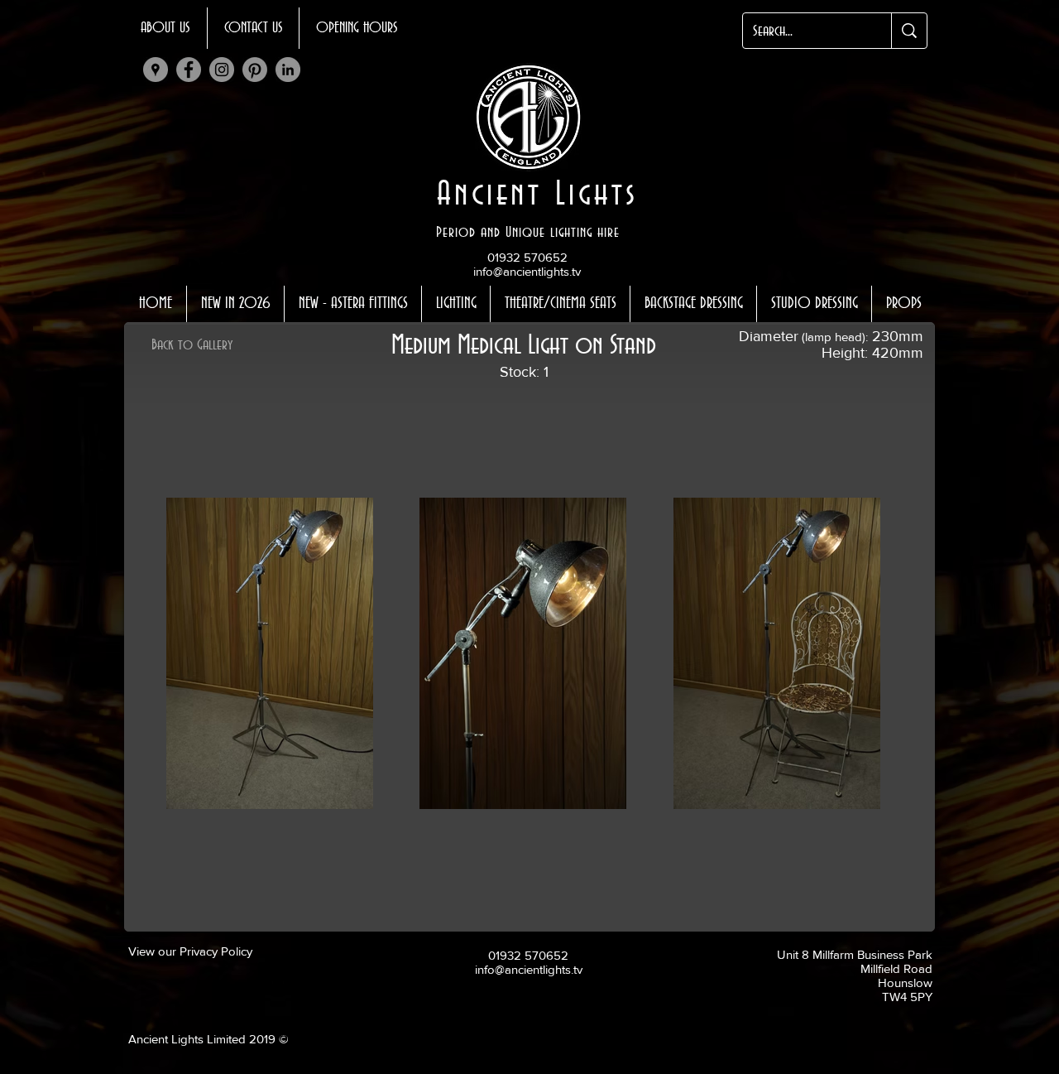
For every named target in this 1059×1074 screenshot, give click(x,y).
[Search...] (909, 30)
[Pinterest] (254, 69)
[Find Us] (155, 69)
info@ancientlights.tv (527, 271)
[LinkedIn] (288, 69)
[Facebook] (188, 69)
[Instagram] (221, 69)
